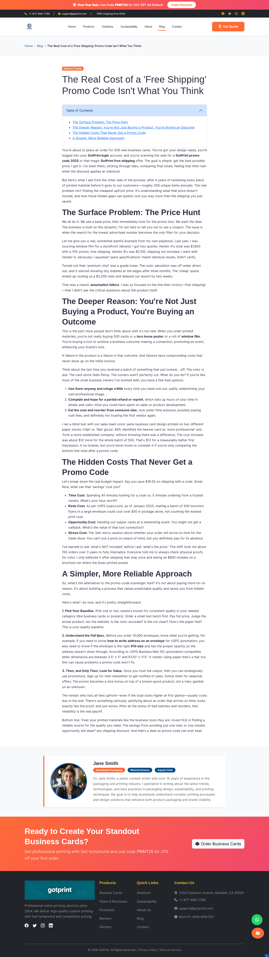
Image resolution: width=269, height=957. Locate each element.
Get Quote (230, 26)
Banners (105, 918)
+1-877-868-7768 (39, 13)
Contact (177, 26)
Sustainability (129, 26)
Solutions (107, 26)
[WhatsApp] (257, 919)
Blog (162, 26)
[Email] (257, 933)
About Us (144, 910)
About (148, 26)
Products (89, 26)
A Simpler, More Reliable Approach (98, 138)
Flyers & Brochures (113, 901)
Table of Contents (79, 110)
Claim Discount (181, 5)
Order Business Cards (221, 843)
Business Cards (110, 893)
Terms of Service (170, 949)
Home (72, 26)
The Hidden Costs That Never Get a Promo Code (109, 133)
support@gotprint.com (74, 13)
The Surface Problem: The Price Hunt (100, 122)
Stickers (105, 927)
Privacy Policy (148, 949)
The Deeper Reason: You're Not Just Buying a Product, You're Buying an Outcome (133, 127)
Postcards (106, 910)
